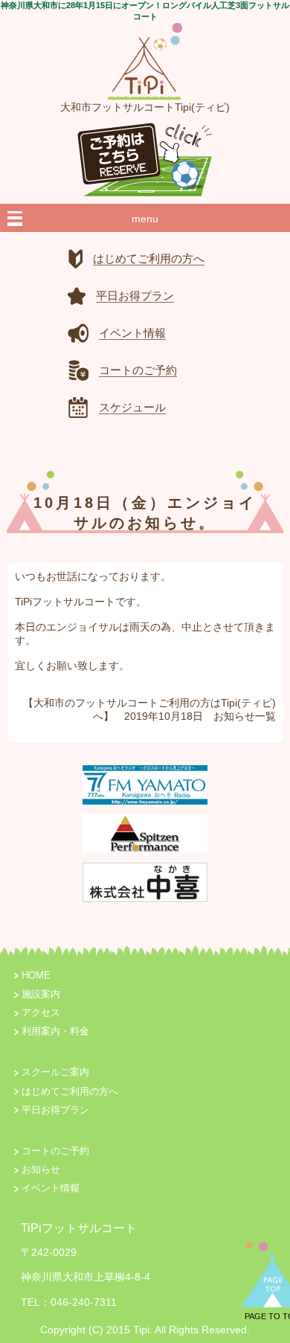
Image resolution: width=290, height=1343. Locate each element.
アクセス (41, 1013)
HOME (36, 975)
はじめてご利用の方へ (70, 1091)
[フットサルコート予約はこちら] (145, 155)
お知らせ (234, 716)
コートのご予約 (55, 1151)
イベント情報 (51, 1188)
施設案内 (41, 994)
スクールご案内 (55, 1072)
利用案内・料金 (55, 1031)
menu (145, 219)
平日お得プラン (55, 1110)
